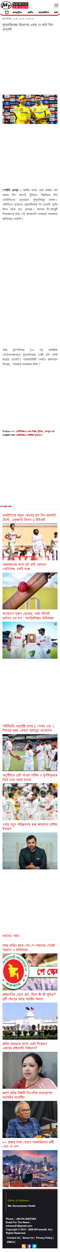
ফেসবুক (48, 431)
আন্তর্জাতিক (43, 12)
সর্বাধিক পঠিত (11, 935)
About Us (28, 1238)
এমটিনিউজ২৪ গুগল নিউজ (26, 431)
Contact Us (13, 1238)
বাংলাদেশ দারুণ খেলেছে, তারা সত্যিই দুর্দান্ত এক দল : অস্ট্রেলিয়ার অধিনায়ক (28, 615)
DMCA (11, 1242)
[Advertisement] (30, 63)
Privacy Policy (44, 1238)
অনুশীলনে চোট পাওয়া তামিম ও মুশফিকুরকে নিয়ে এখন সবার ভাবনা (30, 777)
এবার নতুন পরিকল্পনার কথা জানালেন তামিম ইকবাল (29, 826)
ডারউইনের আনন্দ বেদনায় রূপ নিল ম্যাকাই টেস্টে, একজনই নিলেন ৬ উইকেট (29, 517)
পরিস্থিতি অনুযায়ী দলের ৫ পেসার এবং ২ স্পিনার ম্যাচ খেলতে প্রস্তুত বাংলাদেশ (28, 728)
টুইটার (40, 431)
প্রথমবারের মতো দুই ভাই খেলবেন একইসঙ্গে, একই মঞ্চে (24, 566)
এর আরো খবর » (6, 506)
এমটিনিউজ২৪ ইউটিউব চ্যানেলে (28, 435)
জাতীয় (30, 12)
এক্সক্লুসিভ (17, 12)
